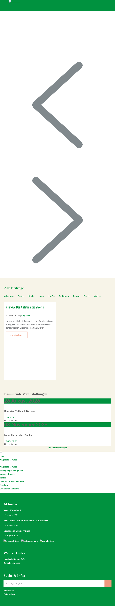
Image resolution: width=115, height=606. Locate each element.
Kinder (31, 296)
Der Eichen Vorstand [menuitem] (9, 489)
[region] (57, 144)
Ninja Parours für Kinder (18, 434)
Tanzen (76, 296)
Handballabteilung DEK (14, 559)
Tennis (86, 296)
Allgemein (8, 296)
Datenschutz (9, 594)
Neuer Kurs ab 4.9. (13, 510)
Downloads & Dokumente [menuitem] (12, 481)
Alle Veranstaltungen (57, 448)
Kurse (41, 296)
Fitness (21, 296)
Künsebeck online (12, 563)
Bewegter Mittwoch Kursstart (20, 411)
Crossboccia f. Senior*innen (17, 531)
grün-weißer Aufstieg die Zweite (25, 307)
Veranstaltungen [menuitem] (7, 474)
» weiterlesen (16, 335)
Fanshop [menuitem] (4, 485)
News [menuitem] (2, 456)
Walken (97, 296)
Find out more (10, 421)
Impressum (9, 591)
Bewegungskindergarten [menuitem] (11, 470)
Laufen (52, 296)
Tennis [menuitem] (3, 478)
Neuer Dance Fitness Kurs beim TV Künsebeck (26, 520)
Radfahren (64, 296)
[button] (57, 105)
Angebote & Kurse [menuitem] (8, 461)
